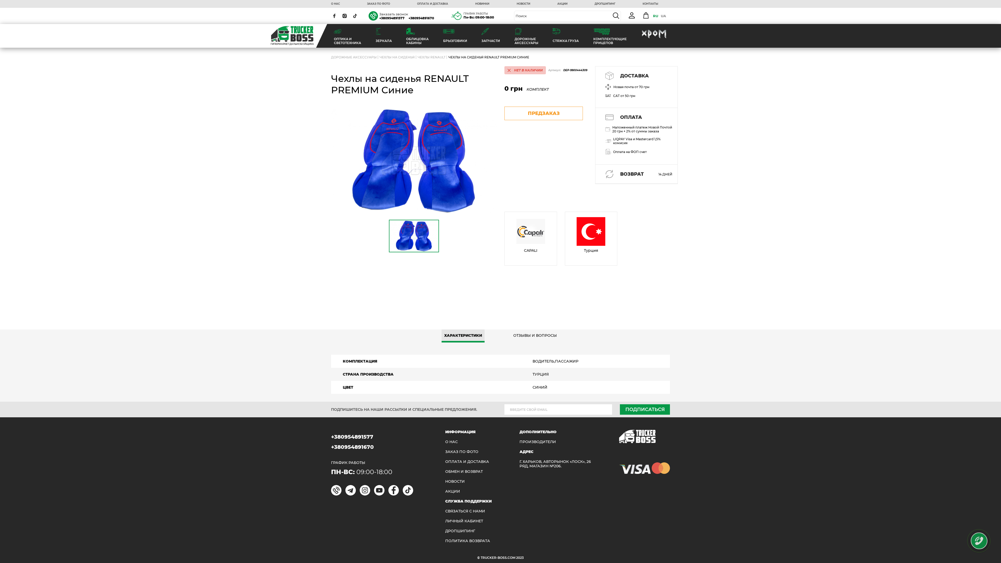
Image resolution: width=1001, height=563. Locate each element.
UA (663, 16)
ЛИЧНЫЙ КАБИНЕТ (464, 521)
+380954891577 (392, 18)
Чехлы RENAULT (431, 57)
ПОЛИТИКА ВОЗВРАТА (467, 541)
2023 (520, 558)
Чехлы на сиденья (397, 57)
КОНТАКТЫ (650, 3)
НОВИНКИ (482, 3)
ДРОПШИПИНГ (605, 3)
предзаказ (544, 113)
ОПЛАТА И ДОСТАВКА (432, 3)
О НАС (335, 3)
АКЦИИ (562, 3)
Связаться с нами (465, 511)
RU (655, 16)
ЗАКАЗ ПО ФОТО (378, 3)
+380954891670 (421, 18)
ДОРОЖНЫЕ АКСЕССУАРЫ (354, 57)
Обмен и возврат (464, 471)
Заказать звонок (393, 14)
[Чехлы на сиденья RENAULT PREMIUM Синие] (414, 160)
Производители (538, 442)
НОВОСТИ (523, 3)
